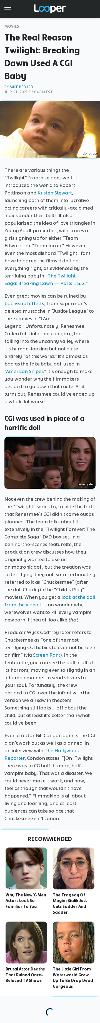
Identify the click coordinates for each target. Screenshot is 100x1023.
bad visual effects (24, 303)
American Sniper (24, 371)
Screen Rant (46, 655)
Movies (11, 26)
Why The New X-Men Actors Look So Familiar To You (26, 901)
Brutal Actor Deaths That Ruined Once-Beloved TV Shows (25, 975)
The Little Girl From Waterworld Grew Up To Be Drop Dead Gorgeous (73, 977)
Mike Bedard (21, 87)
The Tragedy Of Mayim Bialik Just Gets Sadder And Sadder (70, 903)
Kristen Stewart (55, 192)
